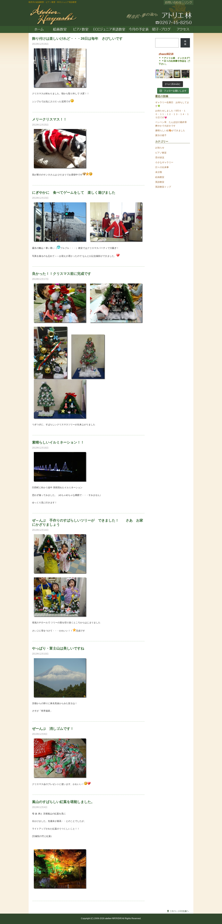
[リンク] (188, 2)
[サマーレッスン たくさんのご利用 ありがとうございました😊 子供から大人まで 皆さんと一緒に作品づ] (159, 74)
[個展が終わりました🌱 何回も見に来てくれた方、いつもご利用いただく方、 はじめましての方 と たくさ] (168, 74)
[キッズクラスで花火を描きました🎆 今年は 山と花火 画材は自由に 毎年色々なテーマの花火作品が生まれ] (185, 74)
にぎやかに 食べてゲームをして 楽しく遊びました (73, 192)
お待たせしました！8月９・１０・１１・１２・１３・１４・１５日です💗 (172, 114)
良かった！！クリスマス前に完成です (61, 274)
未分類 (158, 172)
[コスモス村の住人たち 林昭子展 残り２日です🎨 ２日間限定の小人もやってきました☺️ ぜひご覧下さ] (177, 74)
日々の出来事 (162, 167)
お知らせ (159, 147)
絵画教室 (159, 177)
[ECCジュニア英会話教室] (109, 29)
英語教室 (159, 182)
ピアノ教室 (160, 152)
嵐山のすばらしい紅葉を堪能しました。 (63, 802)
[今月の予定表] (138, 29)
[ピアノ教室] (80, 29)
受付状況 (159, 157)
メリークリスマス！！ (49, 119)
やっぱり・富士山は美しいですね (58, 648)
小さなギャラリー (164, 162)
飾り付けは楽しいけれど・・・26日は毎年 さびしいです (77, 38)
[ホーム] (39, 29)
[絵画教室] (59, 29)
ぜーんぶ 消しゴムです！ (53, 728)
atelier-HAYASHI (113, 918)
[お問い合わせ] (173, 2)
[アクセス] (183, 29)
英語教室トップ (163, 187)
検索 (185, 42)
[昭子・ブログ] (161, 29)
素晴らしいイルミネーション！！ (58, 442)
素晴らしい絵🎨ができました (170, 130)
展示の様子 (160, 135)
